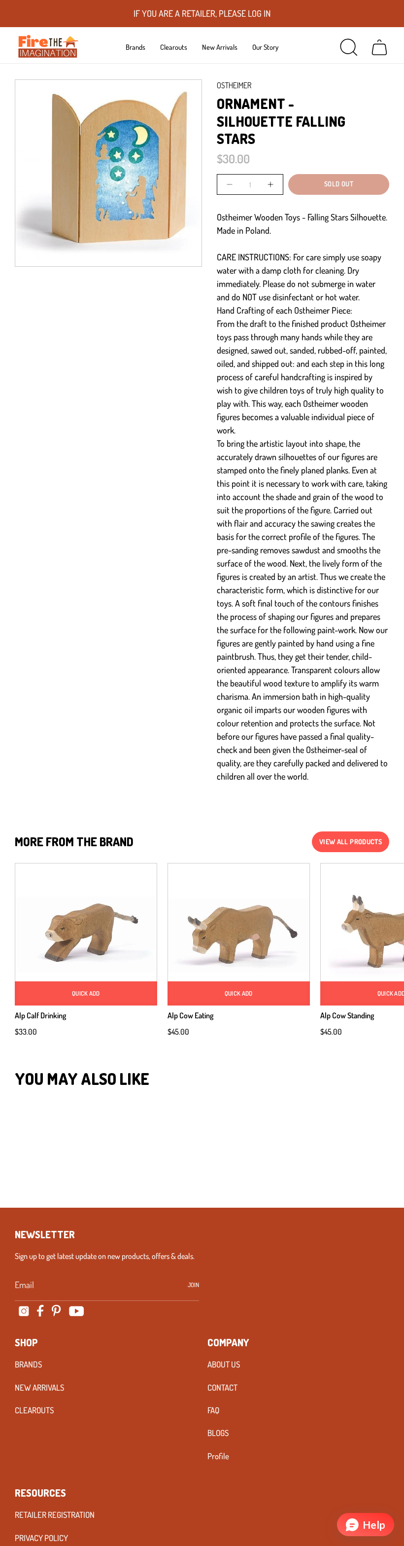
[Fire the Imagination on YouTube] (76, 1311)
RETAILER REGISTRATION (55, 1515)
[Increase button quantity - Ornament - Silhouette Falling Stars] (270, 184)
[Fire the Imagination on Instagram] (24, 1311)
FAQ (213, 1410)
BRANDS (28, 1364)
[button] (135, 47)
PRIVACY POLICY (41, 1538)
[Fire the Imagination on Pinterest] (56, 1311)
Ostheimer (234, 85)
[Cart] (379, 47)
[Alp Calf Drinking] (86, 934)
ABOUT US (223, 1364)
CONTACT (222, 1387)
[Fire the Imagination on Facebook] (40, 1311)
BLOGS (218, 1433)
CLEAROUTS (34, 1410)
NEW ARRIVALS (39, 1387)
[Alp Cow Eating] (239, 934)
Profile (218, 1456)
